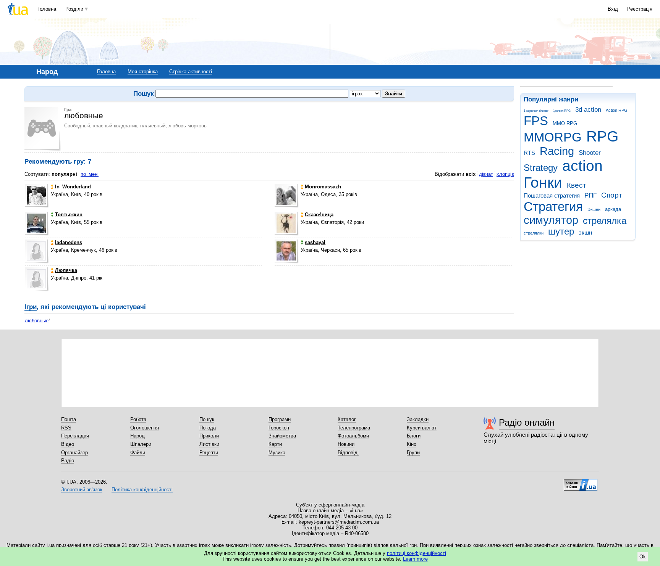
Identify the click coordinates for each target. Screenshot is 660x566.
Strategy (541, 168)
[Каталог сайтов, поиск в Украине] (580, 482)
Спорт (611, 195)
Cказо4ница (319, 214)
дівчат (486, 174)
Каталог (347, 419)
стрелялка (604, 221)
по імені (90, 174)
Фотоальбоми (353, 436)
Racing (557, 151)
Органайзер (74, 452)
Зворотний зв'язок (81, 489)
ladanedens (68, 242)
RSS (66, 428)
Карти (275, 444)
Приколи (209, 436)
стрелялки (534, 233)
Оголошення (144, 428)
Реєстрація (639, 9)
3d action (588, 109)
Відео (67, 444)
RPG (602, 136)
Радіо (67, 460)
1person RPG (562, 111)
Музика (277, 452)
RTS (529, 153)
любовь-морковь (187, 126)
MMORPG (553, 137)
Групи (413, 452)
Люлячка (66, 270)
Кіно (411, 444)
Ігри (30, 306)
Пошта (68, 419)
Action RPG (617, 110)
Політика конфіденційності (142, 489)
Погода (207, 428)
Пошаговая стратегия (552, 195)
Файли (137, 452)
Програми (280, 419)
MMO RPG (565, 123)
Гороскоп (279, 428)
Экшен (593, 209)
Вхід (613, 9)
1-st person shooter (536, 111)
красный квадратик (115, 126)
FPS (536, 121)
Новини (346, 444)
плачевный (152, 126)
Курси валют (422, 428)
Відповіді (348, 452)
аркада (613, 209)
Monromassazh (323, 187)
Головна (46, 9)
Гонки (543, 182)
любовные (37, 320)
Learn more (415, 559)
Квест (576, 185)
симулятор (551, 220)
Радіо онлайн (527, 422)
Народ (137, 436)
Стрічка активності (190, 71)
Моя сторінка (143, 71)
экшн (585, 232)
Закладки (418, 419)
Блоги (414, 436)
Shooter (590, 152)
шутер (561, 231)
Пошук (206, 419)
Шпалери (140, 444)
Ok (642, 557)
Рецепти (208, 452)
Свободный (77, 126)
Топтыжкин (68, 214)
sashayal (315, 242)
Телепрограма (354, 428)
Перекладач (75, 436)
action (582, 166)
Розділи (74, 9)
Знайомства (282, 436)
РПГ (590, 195)
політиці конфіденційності (416, 553)
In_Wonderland (73, 187)
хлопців (505, 174)
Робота (138, 419)
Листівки (209, 444)
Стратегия (553, 206)
